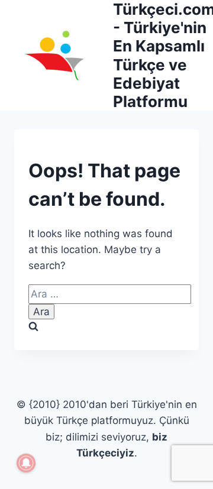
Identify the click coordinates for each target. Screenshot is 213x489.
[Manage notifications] (26, 463)
